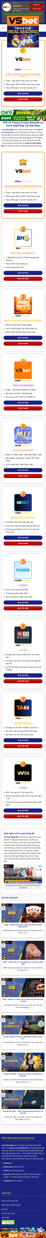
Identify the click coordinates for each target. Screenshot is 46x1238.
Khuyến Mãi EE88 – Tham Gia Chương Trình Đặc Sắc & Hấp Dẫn (23, 1075)
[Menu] (3, 28)
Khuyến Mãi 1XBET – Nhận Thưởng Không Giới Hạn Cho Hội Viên (23, 1112)
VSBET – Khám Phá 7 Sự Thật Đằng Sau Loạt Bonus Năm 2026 (23, 963)
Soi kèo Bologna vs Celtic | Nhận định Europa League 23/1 (23, 1037)
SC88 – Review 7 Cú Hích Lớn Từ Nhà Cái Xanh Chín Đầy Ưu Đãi (23, 1000)
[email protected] (16, 1170)
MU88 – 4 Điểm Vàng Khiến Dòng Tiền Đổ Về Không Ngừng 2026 (23, 926)
